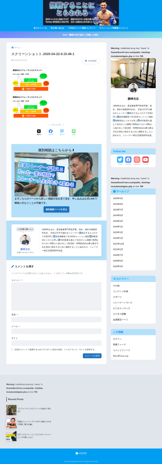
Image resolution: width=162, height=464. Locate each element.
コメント (17, 280)
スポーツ (117, 297)
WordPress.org (120, 356)
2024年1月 (118, 227)
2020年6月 (118, 261)
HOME (82, 453)
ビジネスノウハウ (121, 308)
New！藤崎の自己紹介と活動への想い (81, 35)
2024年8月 (118, 204)
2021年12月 (118, 244)
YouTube (145, 164)
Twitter (120, 164)
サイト (14, 338)
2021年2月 (118, 249)
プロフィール (41, 28)
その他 (116, 285)
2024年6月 (118, 215)
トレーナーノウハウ (122, 302)
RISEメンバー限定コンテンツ (83, 28)
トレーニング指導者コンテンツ (115, 28)
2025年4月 (118, 198)
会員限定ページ (120, 319)
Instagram (136, 164)
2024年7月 (118, 210)
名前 (14, 314)
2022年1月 (118, 238)
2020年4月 (118, 266)
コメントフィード (121, 350)
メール (16, 326)
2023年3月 (118, 232)
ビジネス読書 (119, 314)
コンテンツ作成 (120, 291)
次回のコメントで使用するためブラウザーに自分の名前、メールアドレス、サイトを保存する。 (55, 349)
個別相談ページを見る (56, 209)
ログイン (117, 339)
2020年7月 (118, 255)
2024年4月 (118, 221)
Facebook (128, 164)
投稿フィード (119, 344)
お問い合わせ (58, 28)
